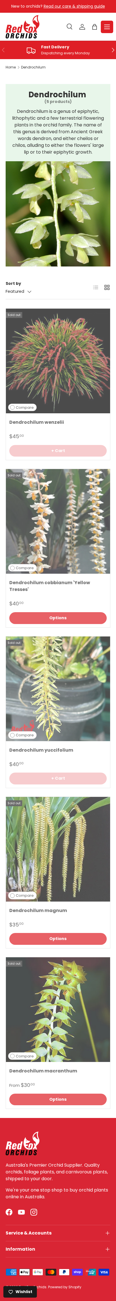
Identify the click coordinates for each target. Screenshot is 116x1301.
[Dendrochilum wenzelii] (58, 361)
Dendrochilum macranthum (43, 1071)
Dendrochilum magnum (38, 910)
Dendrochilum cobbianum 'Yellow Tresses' (49, 586)
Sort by (13, 283)
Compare (25, 407)
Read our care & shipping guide (74, 6)
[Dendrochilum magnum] (58, 849)
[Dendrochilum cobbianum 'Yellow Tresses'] (58, 521)
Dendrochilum (33, 67)
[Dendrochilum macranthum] (58, 1009)
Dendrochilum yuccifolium (41, 750)
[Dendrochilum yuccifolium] (58, 688)
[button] (94, 27)
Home (11, 67)
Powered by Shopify (64, 1287)
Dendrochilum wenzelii (36, 422)
